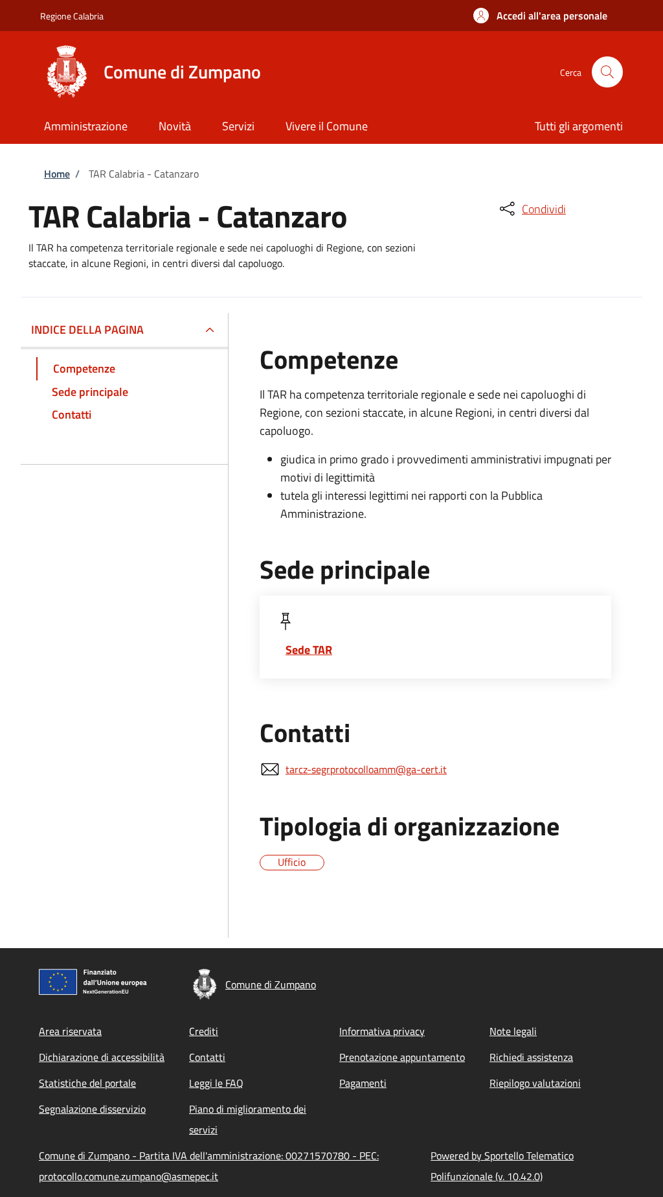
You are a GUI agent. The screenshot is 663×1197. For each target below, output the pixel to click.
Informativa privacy (382, 1031)
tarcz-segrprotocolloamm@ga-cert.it (366, 769)
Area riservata (70, 1031)
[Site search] (607, 71)
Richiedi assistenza (531, 1057)
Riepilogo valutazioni (535, 1083)
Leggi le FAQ (216, 1083)
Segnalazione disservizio (92, 1109)
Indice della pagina (87, 329)
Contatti (207, 1057)
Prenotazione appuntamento (402, 1057)
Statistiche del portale (87, 1083)
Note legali (513, 1031)
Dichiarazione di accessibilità (101, 1057)
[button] (540, 15)
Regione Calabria (72, 16)
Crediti (203, 1031)
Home (57, 173)
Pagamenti (363, 1083)
